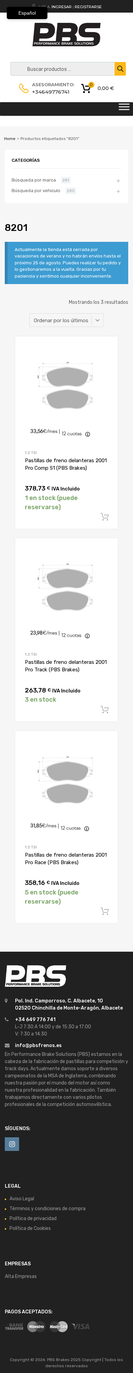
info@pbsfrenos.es (38, 1045)
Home (9, 138)
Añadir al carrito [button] (105, 517)
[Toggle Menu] (124, 109)
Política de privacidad (33, 1218)
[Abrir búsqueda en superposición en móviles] (66, 69)
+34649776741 (48, 92)
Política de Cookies (30, 1228)
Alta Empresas (21, 1276)
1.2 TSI (31, 453)
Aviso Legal (22, 1199)
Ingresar (61, 6)
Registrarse (88, 6)
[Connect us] (12, 1144)
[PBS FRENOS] (66, 45)
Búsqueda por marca (34, 180)
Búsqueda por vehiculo (36, 190)
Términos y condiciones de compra (48, 1209)
